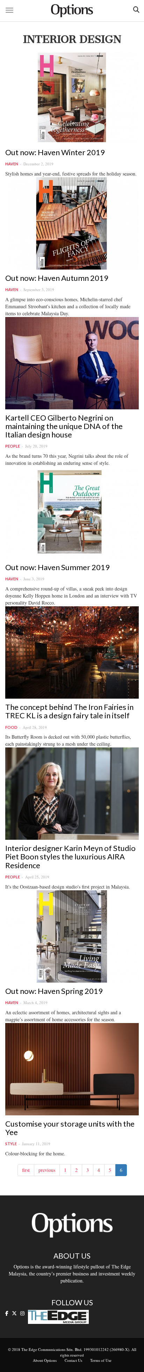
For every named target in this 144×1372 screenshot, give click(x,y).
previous (46, 1170)
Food (11, 727)
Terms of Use (100, 1360)
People (12, 446)
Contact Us (73, 1360)
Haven (11, 163)
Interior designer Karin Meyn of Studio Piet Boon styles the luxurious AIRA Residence (70, 856)
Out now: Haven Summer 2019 (57, 567)
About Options (45, 1360)
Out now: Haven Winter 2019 (55, 152)
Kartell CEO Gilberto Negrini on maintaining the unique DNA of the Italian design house (64, 426)
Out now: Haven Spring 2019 (54, 991)
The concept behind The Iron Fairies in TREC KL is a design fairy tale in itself (69, 711)
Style (11, 1143)
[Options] (72, 10)
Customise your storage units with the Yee (70, 1128)
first (26, 1170)
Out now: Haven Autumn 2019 (56, 278)
